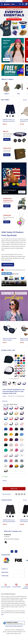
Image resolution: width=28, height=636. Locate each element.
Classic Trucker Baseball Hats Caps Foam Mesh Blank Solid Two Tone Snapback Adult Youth (14, 391)
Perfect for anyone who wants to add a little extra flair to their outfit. (8, 135)
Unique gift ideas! (7, 202)
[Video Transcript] (6, 273)
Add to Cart (14, 488)
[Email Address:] (24, 494)
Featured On (5, 555)
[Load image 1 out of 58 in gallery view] (5, 383)
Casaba (4, 396)
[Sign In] (23, 4)
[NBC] (6, 560)
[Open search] (20, 4)
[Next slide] (16, 551)
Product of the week (8, 350)
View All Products (8, 264)
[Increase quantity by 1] (11, 484)
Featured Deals (6, 500)
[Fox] (18, 560)
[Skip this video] (3, 273)
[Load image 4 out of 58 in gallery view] (19, 383)
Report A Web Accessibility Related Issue (14, 626)
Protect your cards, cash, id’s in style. (7, 151)
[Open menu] (2, 4)
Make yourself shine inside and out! (8, 218)
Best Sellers (5, 100)
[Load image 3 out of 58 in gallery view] (14, 383)
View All (25, 99)
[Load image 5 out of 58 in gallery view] (24, 383)
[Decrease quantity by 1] (4, 484)
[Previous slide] (12, 551)
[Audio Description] (10, 273)
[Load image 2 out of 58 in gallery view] (9, 383)
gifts (5, 192)
